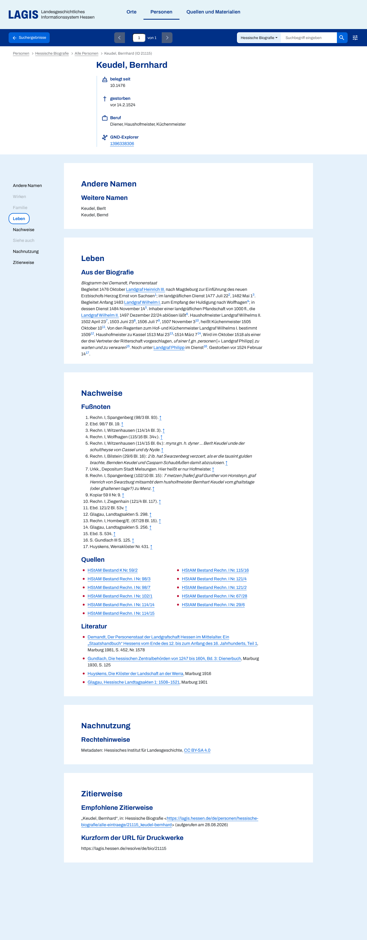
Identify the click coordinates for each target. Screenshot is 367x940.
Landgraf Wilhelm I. (142, 302)
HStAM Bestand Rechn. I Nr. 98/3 (119, 579)
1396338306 (122, 143)
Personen (21, 53)
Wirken (19, 196)
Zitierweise (23, 262)
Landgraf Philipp (169, 347)
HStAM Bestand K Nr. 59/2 (113, 570)
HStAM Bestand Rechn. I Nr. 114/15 (121, 613)
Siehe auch (23, 240)
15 (128, 346)
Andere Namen (27, 185)
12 (92, 333)
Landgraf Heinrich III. (145, 289)
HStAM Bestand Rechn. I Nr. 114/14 (121, 604)
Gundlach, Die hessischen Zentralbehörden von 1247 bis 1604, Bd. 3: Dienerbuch (164, 658)
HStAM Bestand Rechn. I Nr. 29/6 (213, 604)
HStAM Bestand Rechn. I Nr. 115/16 (215, 570)
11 (103, 327)
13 (171, 333)
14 (199, 333)
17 (87, 353)
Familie (20, 207)
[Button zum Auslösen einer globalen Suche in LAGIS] (342, 37)
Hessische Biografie (257, 38)
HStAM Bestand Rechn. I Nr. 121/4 (214, 579)
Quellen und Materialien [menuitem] (213, 12)
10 (197, 320)
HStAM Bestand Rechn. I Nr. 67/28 (214, 596)
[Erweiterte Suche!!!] (355, 37)
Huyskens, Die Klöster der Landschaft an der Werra (135, 673)
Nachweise (23, 229)
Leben (19, 218)
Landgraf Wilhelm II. (100, 315)
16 (205, 346)
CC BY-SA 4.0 (197, 750)
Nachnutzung (26, 251)
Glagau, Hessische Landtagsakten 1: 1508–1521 (133, 682)
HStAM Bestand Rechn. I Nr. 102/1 (120, 596)
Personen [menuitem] (161, 12)
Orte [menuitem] (131, 12)
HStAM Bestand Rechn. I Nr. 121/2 (214, 587)
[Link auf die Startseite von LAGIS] (54, 15)
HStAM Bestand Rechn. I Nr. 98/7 (119, 587)
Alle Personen (86, 53)
